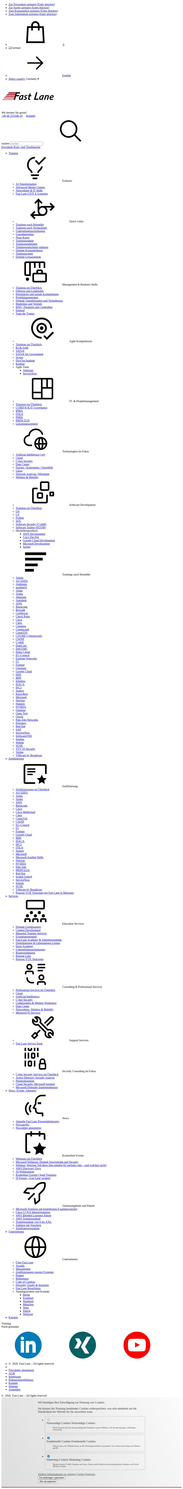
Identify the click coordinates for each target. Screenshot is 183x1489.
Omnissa (21, 710)
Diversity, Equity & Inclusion (32, 1285)
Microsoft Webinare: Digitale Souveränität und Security (47, 1161)
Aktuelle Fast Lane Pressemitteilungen (37, 1121)
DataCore (21, 645)
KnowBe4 (22, 694)
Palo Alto (21, 866)
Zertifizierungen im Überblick (32, 789)
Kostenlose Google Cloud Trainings (36, 1174)
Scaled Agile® (24, 876)
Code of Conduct (25, 1281)
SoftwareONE (24, 736)
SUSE (19, 745)
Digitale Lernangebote (28, 256)
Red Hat (20, 726)
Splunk (20, 742)
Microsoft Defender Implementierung (37, 1087)
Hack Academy (24, 946)
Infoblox (20, 681)
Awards (20, 1265)
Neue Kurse (22, 237)
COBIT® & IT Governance (31, 407)
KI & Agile (22, 347)
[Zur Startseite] (28, 109)
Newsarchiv (22, 1124)
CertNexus (22, 613)
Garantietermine (25, 234)
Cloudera (21, 626)
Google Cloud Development (39, 540)
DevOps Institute (25, 360)
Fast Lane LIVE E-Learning (32, 193)
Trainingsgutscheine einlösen (32, 247)
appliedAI (21, 587)
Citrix (19, 622)
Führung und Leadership (30, 290)
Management (23, 1268)
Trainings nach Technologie (31, 227)
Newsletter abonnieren (28, 1127)
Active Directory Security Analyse (35, 1077)
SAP (18, 729)
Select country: (17, 78)
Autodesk (21, 600)
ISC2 (19, 687)
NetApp (20, 700)
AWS (19, 603)
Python (20, 517)
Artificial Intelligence (27, 996)
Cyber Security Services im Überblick (37, 1074)
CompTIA (22, 632)
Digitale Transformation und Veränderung (39, 300)
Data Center (22, 464)
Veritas (19, 752)
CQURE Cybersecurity (29, 635)
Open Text (22, 713)
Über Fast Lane (24, 1262)
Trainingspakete (25, 240)
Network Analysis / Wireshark (32, 474)
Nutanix (20, 703)
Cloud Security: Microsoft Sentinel (35, 1084)
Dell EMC (22, 648)
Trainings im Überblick (29, 287)
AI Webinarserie (25, 1171)
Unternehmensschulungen (30, 231)
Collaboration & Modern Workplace (36, 1003)
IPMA (19, 410)
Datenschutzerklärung (21, 1379)
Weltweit (28, 1314)
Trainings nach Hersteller (30, 224)
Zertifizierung (16, 758)
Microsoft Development (36, 543)
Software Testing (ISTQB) (31, 527)
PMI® (19, 417)
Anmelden (14, 1389)
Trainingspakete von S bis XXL (34, 1221)
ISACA (20, 684)
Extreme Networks (26, 658)
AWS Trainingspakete (28, 1218)
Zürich (26, 1310)
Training (13, 153)
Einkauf (20, 310)
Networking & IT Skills (29, 190)
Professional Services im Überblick (35, 990)
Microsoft (21, 697)
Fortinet (20, 664)
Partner (20, 1275)
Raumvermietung (25, 952)
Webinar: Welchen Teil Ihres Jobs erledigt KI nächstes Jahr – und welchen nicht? (61, 1165)
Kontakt (30, 115)
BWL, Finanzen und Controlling (34, 307)
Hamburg (28, 1301)
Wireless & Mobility (27, 477)
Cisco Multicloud (25, 812)
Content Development (28, 930)
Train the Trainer (25, 313)
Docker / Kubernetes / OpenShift (34, 467)
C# (17, 514)
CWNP (20, 639)
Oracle (19, 716)
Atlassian (28, 370)
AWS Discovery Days (28, 1168)
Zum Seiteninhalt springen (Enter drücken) (33, 14)
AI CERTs (22, 580)
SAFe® (20, 350)
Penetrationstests (25, 1080)
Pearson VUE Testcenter (30, 959)
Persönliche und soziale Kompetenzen (37, 294)
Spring (26, 546)
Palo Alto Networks (27, 719)
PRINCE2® (23, 420)
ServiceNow (30, 373)
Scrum (19, 357)
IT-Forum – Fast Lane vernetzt (33, 1178)
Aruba (19, 593)
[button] (32, 78)
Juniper (20, 690)
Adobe (19, 577)
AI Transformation (26, 184)
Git (17, 511)
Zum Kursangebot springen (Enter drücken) (33, 10)
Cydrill (20, 642)
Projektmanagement (27, 297)
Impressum (15, 1376)
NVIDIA (21, 706)
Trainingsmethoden (26, 243)
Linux (19, 470)
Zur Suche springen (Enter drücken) (29, 7)
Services (13, 896)
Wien (26, 1307)
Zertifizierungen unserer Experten (35, 1272)
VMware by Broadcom (29, 755)
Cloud (19, 457)
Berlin (26, 1294)
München (28, 1304)
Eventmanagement (26, 936)
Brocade (20, 610)
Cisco (19, 619)
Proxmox (21, 723)
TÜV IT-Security (25, 748)
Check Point (23, 616)
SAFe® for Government (29, 354)
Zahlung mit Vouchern (28, 1225)
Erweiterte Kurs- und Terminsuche (20, 147)
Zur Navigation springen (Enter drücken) (32, 4)
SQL (18, 521)
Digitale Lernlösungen (28, 926)
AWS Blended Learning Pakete (33, 1215)
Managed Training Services (31, 933)
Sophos (20, 739)
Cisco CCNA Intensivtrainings (33, 1212)
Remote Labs (23, 955)
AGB (12, 1373)
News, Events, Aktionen (22, 1090)
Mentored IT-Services (28, 1012)
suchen (5, 143)
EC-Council (22, 655)
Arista (19, 590)
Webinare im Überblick (29, 1158)
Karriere (13, 1317)
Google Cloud (24, 671)
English (66, 75)
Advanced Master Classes (30, 187)
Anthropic (21, 584)
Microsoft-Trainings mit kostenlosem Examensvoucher (46, 1209)
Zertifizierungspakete (27, 1228)
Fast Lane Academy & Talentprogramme (39, 939)
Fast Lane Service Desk (29, 1043)
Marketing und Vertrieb (29, 303)
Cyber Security (24, 461)
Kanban (20, 363)
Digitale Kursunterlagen (29, 250)
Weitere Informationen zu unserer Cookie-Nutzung (66, 1474)
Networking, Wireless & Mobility (34, 1009)
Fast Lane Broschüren (28, 1288)
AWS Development (34, 533)
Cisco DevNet (31, 537)
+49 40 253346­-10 (12, 115)
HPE (18, 674)
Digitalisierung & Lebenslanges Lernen (38, 943)
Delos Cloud (23, 652)
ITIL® (19, 414)
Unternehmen (16, 1231)
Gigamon (21, 668)
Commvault (22, 629)
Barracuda (21, 606)
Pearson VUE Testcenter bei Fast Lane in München (45, 892)
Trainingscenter (24, 253)
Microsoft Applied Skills (29, 857)
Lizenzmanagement (27, 423)
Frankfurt (28, 1298)
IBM (18, 677)
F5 (17, 661)
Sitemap (13, 1386)
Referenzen (22, 1278)
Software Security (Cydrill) (31, 524)
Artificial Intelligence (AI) (30, 454)
